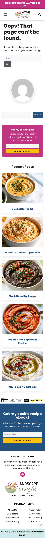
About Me (12, 510)
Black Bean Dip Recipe (22, 296)
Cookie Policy (12, 517)
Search (37, 114)
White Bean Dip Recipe (22, 387)
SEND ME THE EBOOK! (22, 151)
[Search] (7, 64)
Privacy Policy (34, 510)
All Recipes (35, 521)
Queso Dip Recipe (22, 209)
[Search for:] (22, 58)
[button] (5, 14)
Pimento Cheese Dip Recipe (22, 252)
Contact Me (12, 513)
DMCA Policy (35, 513)
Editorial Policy (12, 521)
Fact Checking (35, 517)
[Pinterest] (22, 474)
